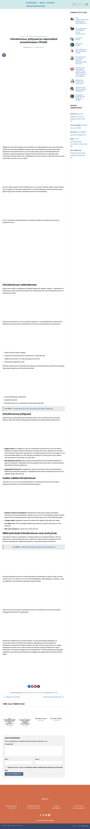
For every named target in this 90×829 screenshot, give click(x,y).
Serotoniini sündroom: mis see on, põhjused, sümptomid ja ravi (77, 117)
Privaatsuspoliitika (36, 6)
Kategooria (31, 3)
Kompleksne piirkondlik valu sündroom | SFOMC (80, 97)
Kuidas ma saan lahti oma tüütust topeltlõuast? (80, 89)
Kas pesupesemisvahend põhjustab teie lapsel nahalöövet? (9, 721)
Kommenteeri (9, 744)
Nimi (6, 759)
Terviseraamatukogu (40, 36)
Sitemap (56, 806)
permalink (54, 692)
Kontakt (51, 3)
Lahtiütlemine (56, 808)
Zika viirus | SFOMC (40, 718)
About (42, 3)
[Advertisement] (34, 23)
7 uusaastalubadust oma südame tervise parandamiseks (25, 721)
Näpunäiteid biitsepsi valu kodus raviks (79, 81)
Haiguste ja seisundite (27, 36)
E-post (37, 759)
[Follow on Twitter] (46, 815)
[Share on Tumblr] (38, 686)
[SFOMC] (12, 4)
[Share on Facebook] (29, 686)
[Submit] (86, 4)
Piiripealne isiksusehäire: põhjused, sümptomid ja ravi (78, 155)
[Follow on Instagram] (44, 815)
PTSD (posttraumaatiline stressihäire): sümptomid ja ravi (78, 142)
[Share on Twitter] (32, 686)
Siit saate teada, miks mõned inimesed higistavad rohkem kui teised (81, 60)
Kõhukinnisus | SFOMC (12, 697)
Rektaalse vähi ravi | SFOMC (78, 126)
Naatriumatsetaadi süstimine (52, 697)
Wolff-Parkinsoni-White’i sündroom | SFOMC (81, 51)
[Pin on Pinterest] (35, 686)
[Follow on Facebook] (41, 815)
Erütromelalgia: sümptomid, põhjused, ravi (78, 133)
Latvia (52, 820)
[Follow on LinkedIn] (49, 815)
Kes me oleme (78, 806)
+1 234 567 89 (11, 808)
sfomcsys (41, 47)
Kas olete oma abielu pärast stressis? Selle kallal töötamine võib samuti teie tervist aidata (80, 72)
